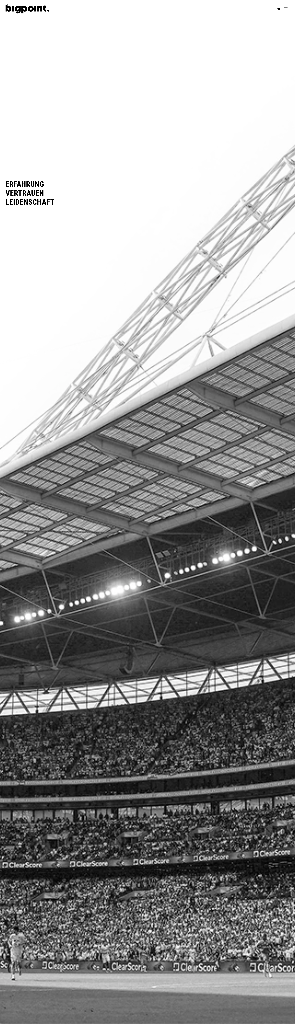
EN (278, 9)
